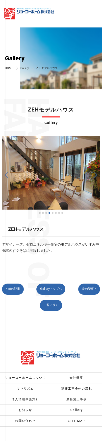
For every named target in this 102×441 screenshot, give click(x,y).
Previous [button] (7, 175)
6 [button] (56, 213)
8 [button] (62, 213)
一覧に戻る (51, 305)
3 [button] (46, 213)
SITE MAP (76, 421)
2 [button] (43, 213)
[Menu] (94, 13)
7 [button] (59, 213)
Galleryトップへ (51, 289)
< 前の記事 (13, 289)
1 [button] (40, 213)
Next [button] (95, 175)
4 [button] (49, 213)
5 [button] (52, 213)
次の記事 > (89, 289)
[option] (51, 173)
